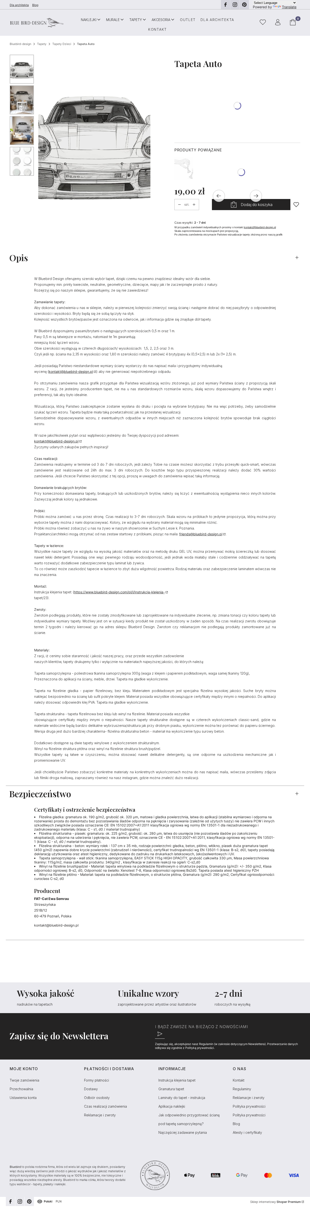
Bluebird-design (20, 44)
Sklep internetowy (275, 1202)
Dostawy (91, 1089)
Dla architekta (19, 5)
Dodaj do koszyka (256, 204)
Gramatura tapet (171, 1089)
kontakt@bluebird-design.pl (260, 227)
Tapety (41, 44)
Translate (289, 7)
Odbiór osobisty (97, 1098)
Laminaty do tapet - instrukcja (181, 1098)
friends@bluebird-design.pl (200, 534)
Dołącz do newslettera (160, 1034)
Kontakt (238, 1080)
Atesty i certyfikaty (247, 1132)
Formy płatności (96, 1080)
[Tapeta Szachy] (183, 168)
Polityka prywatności (249, 1106)
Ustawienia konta (23, 1098)
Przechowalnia (21, 1089)
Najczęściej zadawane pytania (182, 1132)
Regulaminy (242, 1089)
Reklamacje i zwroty (100, 1115)
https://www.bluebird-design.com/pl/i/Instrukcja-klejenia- (119, 592)
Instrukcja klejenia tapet (176, 1080)
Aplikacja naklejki (171, 1106)
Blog (35, 5)
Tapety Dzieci (61, 44)
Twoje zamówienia (24, 1080)
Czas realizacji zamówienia (105, 1106)
